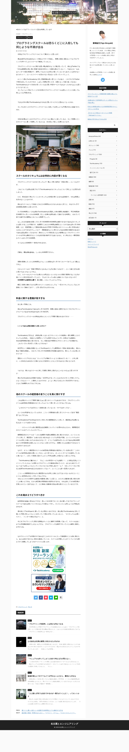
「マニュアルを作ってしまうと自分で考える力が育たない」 (49, 659)
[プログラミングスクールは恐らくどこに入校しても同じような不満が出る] (51, 598)
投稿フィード (92, 241)
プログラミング (22, 607)
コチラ (99, 74)
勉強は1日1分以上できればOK (97, 119)
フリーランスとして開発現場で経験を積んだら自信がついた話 (102, 95)
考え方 (30, 607)
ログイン (90, 239)
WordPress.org (92, 247)
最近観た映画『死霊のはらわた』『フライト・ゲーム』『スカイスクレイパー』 (49, 713)
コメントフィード (93, 244)
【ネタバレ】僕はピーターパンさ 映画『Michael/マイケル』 (100, 114)
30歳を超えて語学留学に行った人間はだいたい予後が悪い (103, 101)
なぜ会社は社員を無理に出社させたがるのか (44, 641)
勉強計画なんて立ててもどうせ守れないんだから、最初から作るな (52, 676)
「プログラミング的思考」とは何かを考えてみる (45, 624)
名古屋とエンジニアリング (64, 723)
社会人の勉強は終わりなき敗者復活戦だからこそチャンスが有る (102, 108)
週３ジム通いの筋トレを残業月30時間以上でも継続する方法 (42, 710)
